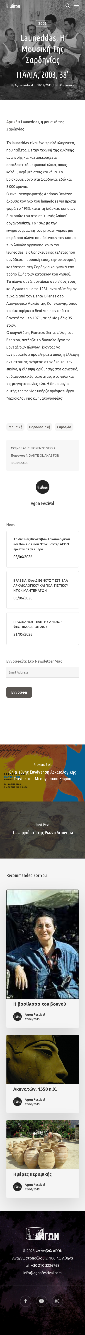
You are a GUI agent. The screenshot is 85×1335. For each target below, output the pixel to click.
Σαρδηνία (64, 427)
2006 (42, 23)
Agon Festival (24, 85)
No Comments (65, 85)
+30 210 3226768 (45, 1265)
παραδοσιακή (39, 427)
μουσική (15, 427)
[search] (67, 5)
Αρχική (11, 122)
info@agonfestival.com (42, 1273)
